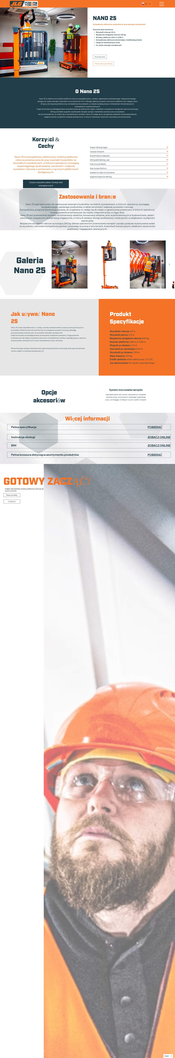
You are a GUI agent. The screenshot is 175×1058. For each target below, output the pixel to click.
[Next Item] (169, 264)
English (166, 1056)
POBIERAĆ (155, 427)
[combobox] (168, 1056)
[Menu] (161, 4)
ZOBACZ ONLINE (159, 437)
